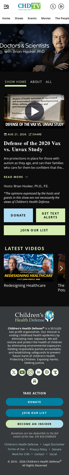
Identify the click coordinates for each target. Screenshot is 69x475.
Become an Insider (34, 424)
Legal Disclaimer (54, 444)
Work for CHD (21, 454)
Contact (39, 454)
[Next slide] (61, 268)
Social (53, 454)
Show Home (15, 82)
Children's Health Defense (21, 444)
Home (6, 18)
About (36, 82)
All (49, 82)
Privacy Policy (38, 449)
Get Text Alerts (50, 215)
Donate (18, 215)
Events (32, 18)
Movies (46, 18)
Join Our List (34, 230)
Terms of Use (16, 449)
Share (37, 134)
